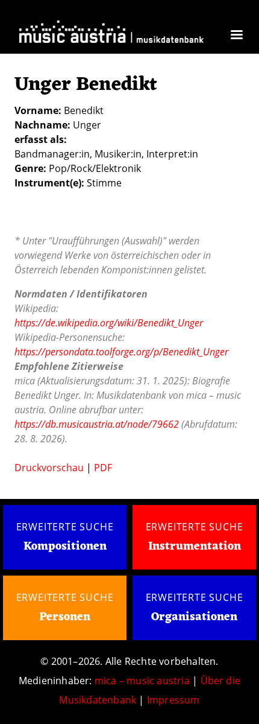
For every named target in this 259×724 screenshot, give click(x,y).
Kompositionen (65, 547)
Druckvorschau (49, 467)
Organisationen (194, 617)
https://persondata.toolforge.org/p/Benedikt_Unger (121, 351)
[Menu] (236, 35)
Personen (64, 617)
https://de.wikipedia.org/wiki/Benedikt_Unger (108, 322)
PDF (103, 467)
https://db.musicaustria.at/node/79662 (96, 424)
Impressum (173, 700)
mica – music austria (142, 680)
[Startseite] (111, 33)
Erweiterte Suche (65, 526)
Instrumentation (194, 546)
